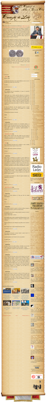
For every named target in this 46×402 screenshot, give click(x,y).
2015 (32, 95)
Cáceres (37, 218)
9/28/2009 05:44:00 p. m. (8, 86)
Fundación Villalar (36, 227)
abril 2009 (34, 134)
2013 (32, 98)
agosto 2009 (35, 129)
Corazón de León (27, 396)
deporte (40, 222)
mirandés (42, 240)
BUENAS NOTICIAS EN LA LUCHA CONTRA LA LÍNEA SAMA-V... (37, 116)
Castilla (31, 219)
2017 (32, 93)
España (35, 225)
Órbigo (31, 243)
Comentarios (34, 76)
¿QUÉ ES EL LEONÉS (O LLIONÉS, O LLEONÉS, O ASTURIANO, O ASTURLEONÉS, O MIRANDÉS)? (37, 326)
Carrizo (43, 218)
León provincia (36, 235)
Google (43, 229)
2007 (32, 141)
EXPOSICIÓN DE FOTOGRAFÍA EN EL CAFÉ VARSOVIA (37, 123)
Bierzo (31, 217)
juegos (41, 232)
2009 (32, 104)
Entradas (33, 74)
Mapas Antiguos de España (36, 239)
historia (16, 66)
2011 (32, 101)
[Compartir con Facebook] (15, 87)
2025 (32, 82)
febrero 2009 (35, 137)
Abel (6, 143)
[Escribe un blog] (13, 87)
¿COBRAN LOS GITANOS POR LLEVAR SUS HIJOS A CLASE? (39, 264)
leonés (40, 235)
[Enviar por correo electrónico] (12, 87)
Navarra (34, 242)
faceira (36, 226)
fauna (37, 226)
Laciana (37, 234)
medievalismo (32, 240)
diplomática (32, 223)
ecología (36, 223)
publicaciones (37, 246)
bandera (39, 216)
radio (31, 248)
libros (33, 236)
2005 (32, 144)
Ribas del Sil (34, 249)
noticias (37, 242)
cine (43, 219)
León (18, 66)
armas (36, 214)
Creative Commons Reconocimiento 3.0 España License (37, 371)
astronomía (36, 215)
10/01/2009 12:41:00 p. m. (8, 140)
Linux (40, 236)
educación (31, 224)
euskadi (39, 225)
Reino (24, 66)
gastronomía (39, 229)
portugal (31, 246)
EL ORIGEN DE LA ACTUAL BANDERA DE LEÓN (39, 347)
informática (32, 232)
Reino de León (27, 66)
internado (36, 232)
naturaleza (31, 242)
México (36, 240)
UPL (33, 252)
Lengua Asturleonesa (7, 10)
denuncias (37, 222)
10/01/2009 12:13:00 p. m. (8, 131)
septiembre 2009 (35, 109)
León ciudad (21, 66)
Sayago (31, 250)
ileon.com (39, 231)
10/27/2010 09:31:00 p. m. (8, 268)
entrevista (38, 224)
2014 (32, 97)
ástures (40, 215)
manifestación (41, 237)
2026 (32, 80)
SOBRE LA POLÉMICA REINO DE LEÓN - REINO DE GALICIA (39, 275)
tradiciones (42, 251)
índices (43, 231)
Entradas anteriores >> (26, 315)
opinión (42, 242)
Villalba (38, 253)
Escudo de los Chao (38, 356)
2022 (32, 86)
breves (40, 217)
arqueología (38, 214)
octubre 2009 (35, 108)
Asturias (42, 215)
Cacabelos (34, 218)
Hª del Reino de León (7, 6)
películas (42, 243)
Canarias (40, 218)
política (42, 245)
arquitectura (42, 214)
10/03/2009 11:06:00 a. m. (8, 184)
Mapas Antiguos (7, 8)
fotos (43, 226)
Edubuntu (42, 223)
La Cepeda (34, 234)
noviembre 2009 (35, 107)
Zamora (40, 253)
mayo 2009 (34, 133)
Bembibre (42, 216)
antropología (41, 212)
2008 (32, 140)
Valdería (36, 252)
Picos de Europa (37, 245)
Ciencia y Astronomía (39, 219)
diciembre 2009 (35, 105)
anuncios (31, 214)
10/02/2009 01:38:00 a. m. (8, 153)
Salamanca (38, 249)
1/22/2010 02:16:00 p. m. (8, 241)
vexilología (42, 252)
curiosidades (32, 222)
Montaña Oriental (38, 241)
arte (30, 215)
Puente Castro (41, 246)
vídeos (34, 253)
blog (38, 217)
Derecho (42, 222)
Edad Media (39, 223)
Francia (31, 227)
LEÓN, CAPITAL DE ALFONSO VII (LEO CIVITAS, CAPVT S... (37, 112)
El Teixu (35, 224)
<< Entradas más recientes (6, 315)
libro (31, 236)
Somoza (37, 250)
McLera (6, 76)
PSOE (34, 246)
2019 (32, 90)
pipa (40, 245)
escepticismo (42, 224)
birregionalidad (35, 217)
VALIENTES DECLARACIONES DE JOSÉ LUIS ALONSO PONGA (37, 119)
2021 (32, 87)
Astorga (33, 215)
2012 (32, 100)
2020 (32, 88)
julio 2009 (34, 130)
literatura (42, 236)
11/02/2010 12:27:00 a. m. (8, 281)
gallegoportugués (35, 229)
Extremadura (32, 226)
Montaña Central (33, 241)
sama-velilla (42, 249)
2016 (32, 94)
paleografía (35, 243)
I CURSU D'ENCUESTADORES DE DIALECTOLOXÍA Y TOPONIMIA (37, 127)
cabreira (42, 217)
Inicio (17, 315)
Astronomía (8, 12)
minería (39, 240)
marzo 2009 (35, 136)
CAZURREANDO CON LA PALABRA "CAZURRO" (39, 306)
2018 (32, 91)
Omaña (40, 242)
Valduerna (38, 252)
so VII (26, 27)
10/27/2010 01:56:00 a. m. (8, 252)
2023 (32, 84)
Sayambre (34, 250)
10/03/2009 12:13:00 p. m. (8, 191)
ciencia (34, 219)
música (42, 241)
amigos (33, 212)
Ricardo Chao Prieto (8, 133)
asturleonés (32, 216)
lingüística (36, 236)
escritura (31, 225)
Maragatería (42, 239)
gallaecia (31, 229)
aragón (34, 214)
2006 (32, 143)
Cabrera (31, 218)
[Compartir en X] (14, 87)
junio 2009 (34, 132)
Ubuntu (31, 252)
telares (39, 250)
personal (32, 245)
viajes (31, 253)
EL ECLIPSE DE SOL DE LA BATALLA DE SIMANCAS (39, 295)
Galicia (42, 227)
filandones (40, 226)
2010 (32, 102)
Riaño (31, 249)
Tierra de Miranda (35, 251)
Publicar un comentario (8, 312)
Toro (39, 251)
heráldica (32, 230)
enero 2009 (34, 139)
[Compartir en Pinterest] (16, 87)
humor (34, 231)
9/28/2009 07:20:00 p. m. (8, 119)
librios (43, 235)
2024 (32, 83)
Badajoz (36, 216)
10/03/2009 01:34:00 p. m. (8, 203)
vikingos (36, 253)
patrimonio (39, 243)
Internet (39, 232)
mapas (31, 239)
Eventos (42, 225)
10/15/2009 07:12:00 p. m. (8, 228)
